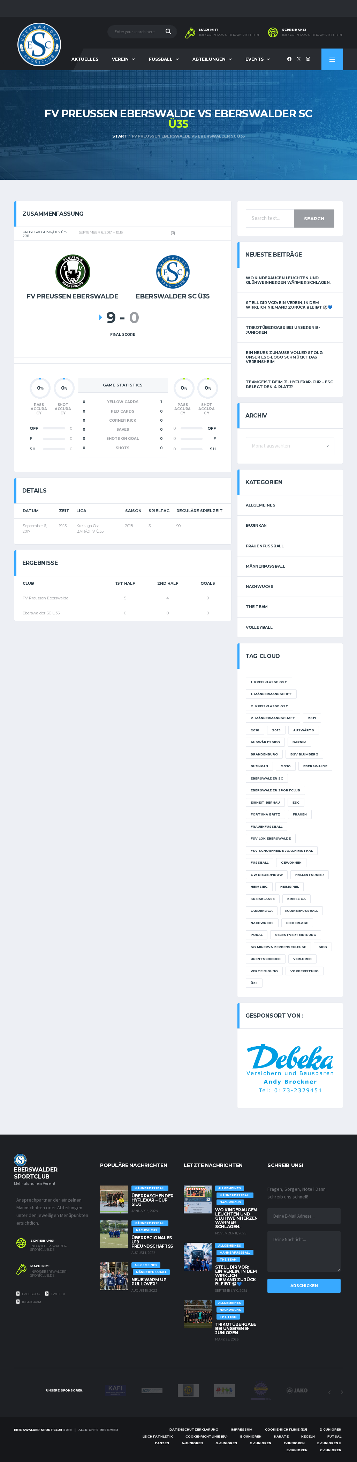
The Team (257, 606)
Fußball (259, 862)
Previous (329, 1392)
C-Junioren (330, 1450)
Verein (120, 59)
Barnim (299, 742)
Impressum (241, 1429)
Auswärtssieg (265, 742)
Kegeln (308, 1436)
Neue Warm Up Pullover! (149, 1281)
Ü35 (254, 983)
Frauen (300, 814)
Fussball (161, 59)
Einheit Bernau (265, 802)
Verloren (302, 959)
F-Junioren (294, 1443)
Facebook (30, 1294)
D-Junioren (330, 1429)
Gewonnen (291, 862)
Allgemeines (260, 505)
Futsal (334, 1436)
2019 (276, 730)
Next (341, 1392)
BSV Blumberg (304, 754)
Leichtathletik (158, 1436)
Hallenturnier (309, 875)
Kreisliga (296, 899)
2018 (255, 730)
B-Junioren (250, 1436)
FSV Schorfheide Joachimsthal (282, 850)
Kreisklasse (263, 899)
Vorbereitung (304, 971)
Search (314, 218)
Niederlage (297, 923)
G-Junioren (226, 1443)
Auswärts (303, 730)
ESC (296, 802)
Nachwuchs (259, 586)
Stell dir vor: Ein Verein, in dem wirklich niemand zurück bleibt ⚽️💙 (289, 305)
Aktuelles (84, 59)
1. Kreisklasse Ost (269, 682)
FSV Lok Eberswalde (271, 838)
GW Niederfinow (267, 875)
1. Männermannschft (271, 694)
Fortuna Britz (265, 814)
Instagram (31, 1302)
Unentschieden (266, 959)
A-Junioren (192, 1443)
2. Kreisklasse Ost (269, 706)
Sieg (323, 947)
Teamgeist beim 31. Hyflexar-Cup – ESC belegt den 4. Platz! (289, 384)
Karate (281, 1436)
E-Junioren (297, 1450)
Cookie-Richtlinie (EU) (286, 1429)
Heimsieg (259, 886)
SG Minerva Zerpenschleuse (278, 947)
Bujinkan (256, 525)
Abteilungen (209, 59)
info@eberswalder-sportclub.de (229, 35)
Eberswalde (315, 766)
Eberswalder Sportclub (275, 790)
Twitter (57, 1294)
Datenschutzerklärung (193, 1429)
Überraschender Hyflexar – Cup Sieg (152, 1200)
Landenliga (262, 911)
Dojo (286, 766)
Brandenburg (264, 754)
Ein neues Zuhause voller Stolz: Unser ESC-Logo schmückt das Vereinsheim (284, 357)
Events (254, 59)
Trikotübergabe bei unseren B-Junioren (283, 329)
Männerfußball (265, 566)
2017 (312, 718)
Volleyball (259, 627)
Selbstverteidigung (295, 935)
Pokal (257, 935)
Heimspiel (289, 886)
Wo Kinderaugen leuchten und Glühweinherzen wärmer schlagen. (288, 280)
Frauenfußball (265, 546)
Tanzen (161, 1443)
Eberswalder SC (267, 778)
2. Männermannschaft (273, 718)
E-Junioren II (329, 1443)
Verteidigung (264, 971)
